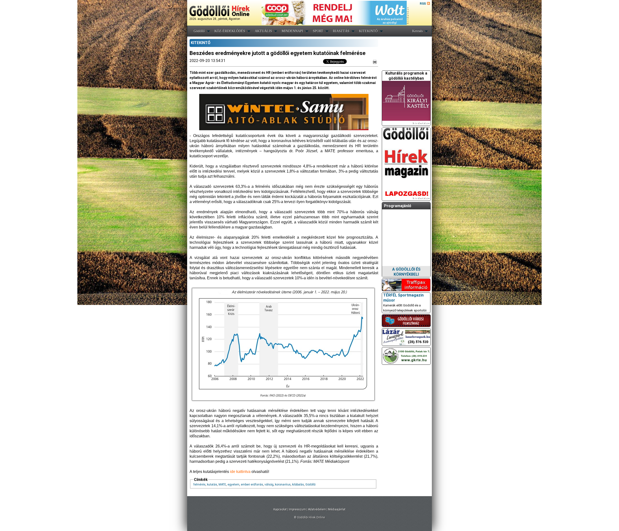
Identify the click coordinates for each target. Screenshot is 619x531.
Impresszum (297, 509)
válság (269, 484)
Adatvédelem (317, 509)
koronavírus (283, 484)
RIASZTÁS (341, 31)
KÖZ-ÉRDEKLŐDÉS (229, 31)
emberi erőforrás (252, 484)
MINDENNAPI (292, 31)
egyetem (233, 484)
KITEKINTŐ (368, 31)
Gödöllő (199, 31)
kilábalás (298, 484)
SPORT (318, 31)
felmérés (199, 484)
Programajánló (397, 206)
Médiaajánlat (337, 509)
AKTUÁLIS (263, 31)
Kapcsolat (280, 509)
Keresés (417, 31)
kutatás (212, 484)
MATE (222, 484)
